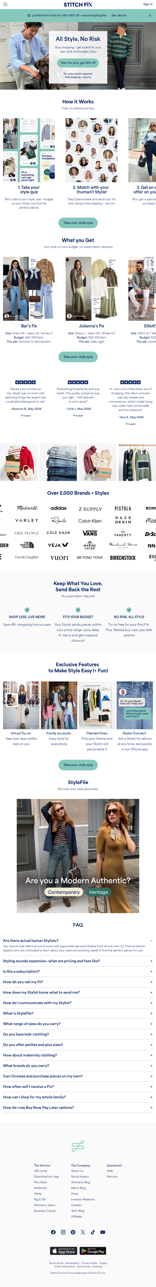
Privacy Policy (89, 1263)
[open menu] (5, 4)
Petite (38, 1193)
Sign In (148, 4)
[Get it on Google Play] (93, 1250)
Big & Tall (39, 1199)
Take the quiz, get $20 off (77, 63)
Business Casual (44, 1211)
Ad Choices (83, 1266)
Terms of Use (56, 1263)
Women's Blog (80, 1182)
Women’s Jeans (44, 1205)
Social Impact (80, 1176)
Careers (76, 1205)
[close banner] (150, 15)
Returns (112, 1176)
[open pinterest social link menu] (73, 1232)
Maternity (40, 1188)
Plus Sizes (40, 1182)
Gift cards (40, 1171)
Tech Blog (77, 1211)
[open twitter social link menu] (83, 1232)
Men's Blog (78, 1188)
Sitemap (97, 1266)
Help (110, 1171)
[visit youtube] (103, 1232)
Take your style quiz (78, 223)
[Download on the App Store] (63, 1250)
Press (74, 1193)
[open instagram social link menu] (63, 1232)
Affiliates (76, 1216)
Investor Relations (83, 1199)
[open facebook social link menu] (53, 1232)
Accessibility (72, 1263)
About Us (77, 1171)
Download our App (46, 1176)
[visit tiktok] (93, 1232)
